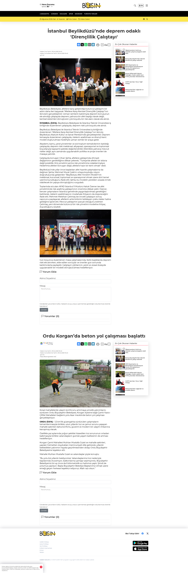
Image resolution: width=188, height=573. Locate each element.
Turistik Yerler (90, 14)
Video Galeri (85, 19)
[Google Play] (135, 543)
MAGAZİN (63, 14)
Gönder (44, 310)
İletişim (42, 552)
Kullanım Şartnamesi (46, 548)
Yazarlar (61, 19)
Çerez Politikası (44, 544)
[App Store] (135, 548)
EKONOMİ (78, 14)
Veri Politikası (43, 546)
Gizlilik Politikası (44, 542)
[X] (148, 534)
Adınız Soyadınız (48, 278)
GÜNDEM (54, 14)
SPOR (71, 14)
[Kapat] (41, 567)
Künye (41, 550)
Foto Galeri (72, 19)
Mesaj (42, 286)
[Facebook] (143, 534)
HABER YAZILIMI (45, 560)
